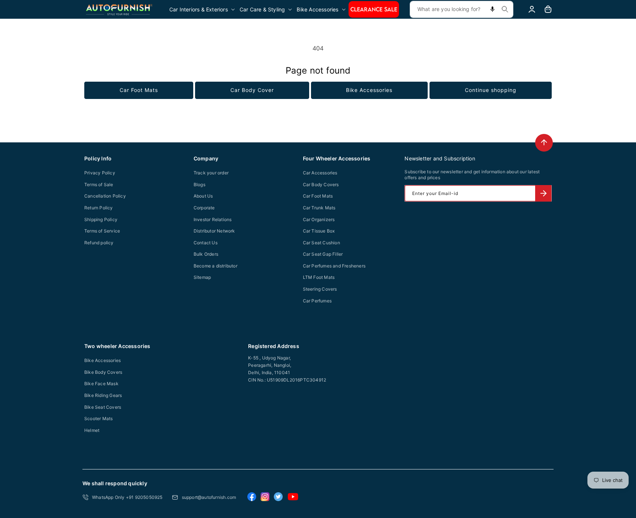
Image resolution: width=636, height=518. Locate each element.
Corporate (204, 207)
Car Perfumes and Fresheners (334, 266)
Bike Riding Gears (103, 395)
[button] (202, 9)
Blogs (199, 184)
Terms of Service (102, 231)
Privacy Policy (99, 172)
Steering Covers (320, 289)
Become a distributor (215, 266)
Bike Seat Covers (102, 407)
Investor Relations (213, 219)
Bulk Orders (206, 254)
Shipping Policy (100, 219)
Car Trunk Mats (319, 207)
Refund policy (99, 242)
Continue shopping (490, 90)
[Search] (505, 9)
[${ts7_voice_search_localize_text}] (492, 9)
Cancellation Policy (105, 196)
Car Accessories (320, 172)
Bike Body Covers (103, 372)
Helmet (91, 430)
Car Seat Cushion (321, 242)
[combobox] (461, 9)
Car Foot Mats (139, 90)
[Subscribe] (543, 193)
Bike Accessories (369, 90)
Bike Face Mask (101, 383)
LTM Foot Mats (319, 277)
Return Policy (98, 207)
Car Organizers (319, 219)
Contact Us (206, 242)
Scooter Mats (98, 418)
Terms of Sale (98, 184)
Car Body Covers (321, 184)
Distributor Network (214, 231)
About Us (203, 196)
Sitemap (202, 277)
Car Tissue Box (319, 231)
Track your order (211, 172)
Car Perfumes (317, 301)
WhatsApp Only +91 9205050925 (127, 497)
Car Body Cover (252, 90)
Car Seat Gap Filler (323, 254)
